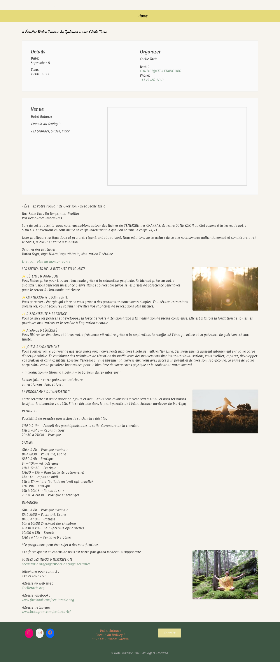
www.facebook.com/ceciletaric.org (48, 600)
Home (143, 16)
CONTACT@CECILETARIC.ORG (160, 71)
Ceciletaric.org (33, 588)
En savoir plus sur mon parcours (46, 261)
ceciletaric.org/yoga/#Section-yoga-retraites (56, 564)
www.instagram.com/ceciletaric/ (46, 612)
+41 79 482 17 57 (152, 80)
